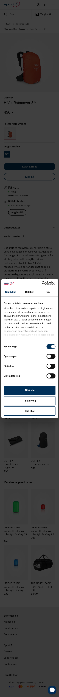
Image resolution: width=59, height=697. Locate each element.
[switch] (50, 356)
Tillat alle (29, 390)
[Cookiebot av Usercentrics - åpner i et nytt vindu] (42, 283)
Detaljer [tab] (29, 292)
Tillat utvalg (29, 400)
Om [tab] (48, 292)
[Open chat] (52, 690)
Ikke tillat (29, 411)
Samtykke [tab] (10, 292)
